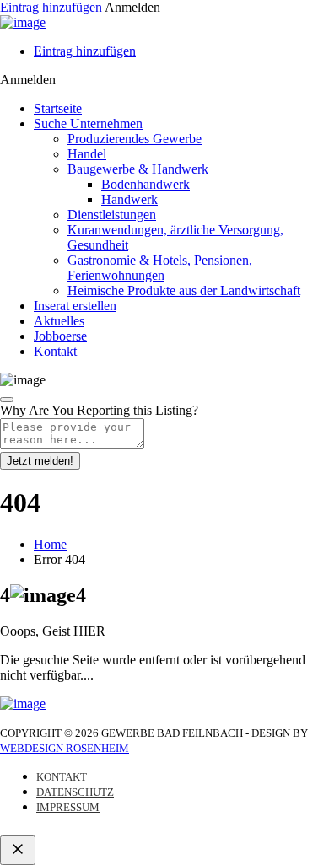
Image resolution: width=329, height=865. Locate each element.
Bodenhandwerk (145, 184)
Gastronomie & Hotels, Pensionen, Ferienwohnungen (159, 267)
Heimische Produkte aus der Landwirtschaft (183, 290)
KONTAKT (61, 777)
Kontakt (55, 351)
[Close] (6, 399)
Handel (86, 154)
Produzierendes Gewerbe (134, 139)
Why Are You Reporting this (99, 410)
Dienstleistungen (111, 214)
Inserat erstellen (75, 305)
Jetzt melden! (40, 460)
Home (50, 544)
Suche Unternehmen (88, 123)
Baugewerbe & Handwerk (137, 169)
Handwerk (129, 199)
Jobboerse (60, 336)
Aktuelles (59, 321)
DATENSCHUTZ (75, 792)
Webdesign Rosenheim (64, 748)
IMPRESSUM (68, 807)
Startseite (58, 108)
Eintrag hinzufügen (51, 7)
